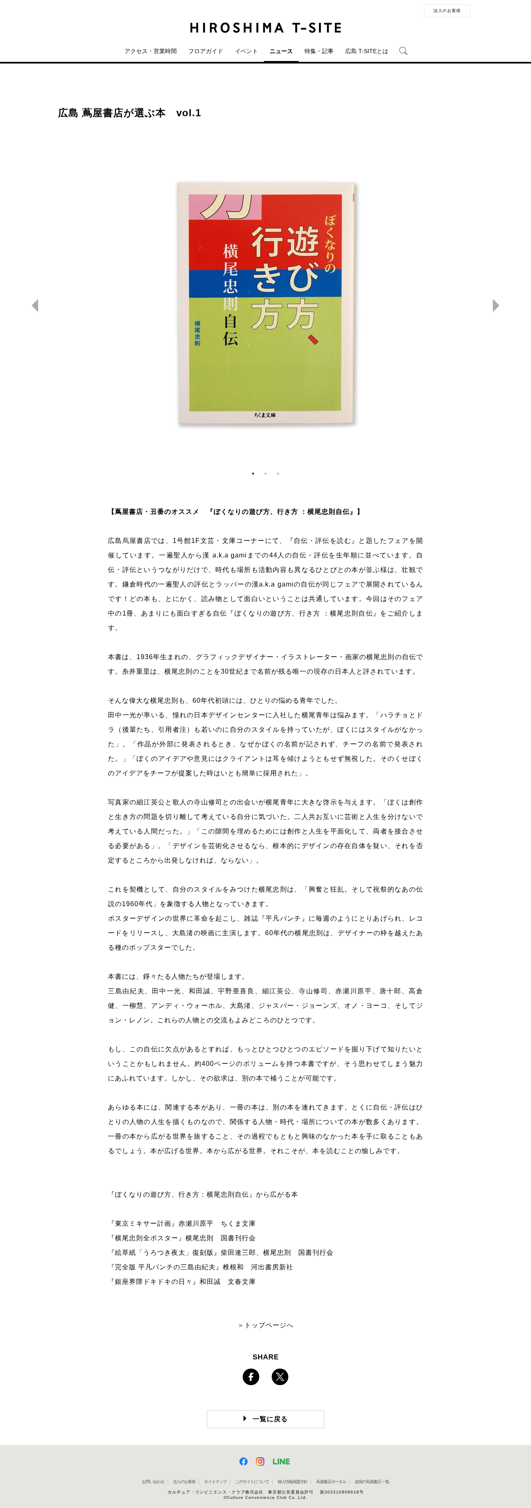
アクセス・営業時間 (150, 51)
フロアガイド (205, 51)
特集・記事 (319, 51)
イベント (246, 51)
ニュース (281, 51)
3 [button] (278, 473)
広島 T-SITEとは (366, 51)
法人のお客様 (447, 10)
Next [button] (499, 305)
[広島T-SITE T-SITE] (265, 28)
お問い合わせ (153, 1481)
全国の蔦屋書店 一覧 (372, 1481)
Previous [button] (31, 305)
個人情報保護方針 (292, 1481)
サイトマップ (215, 1481)
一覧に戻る (270, 1418)
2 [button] (265, 473)
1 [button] (253, 473)
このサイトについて (252, 1481)
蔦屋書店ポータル (331, 1481)
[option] (265, 305)
